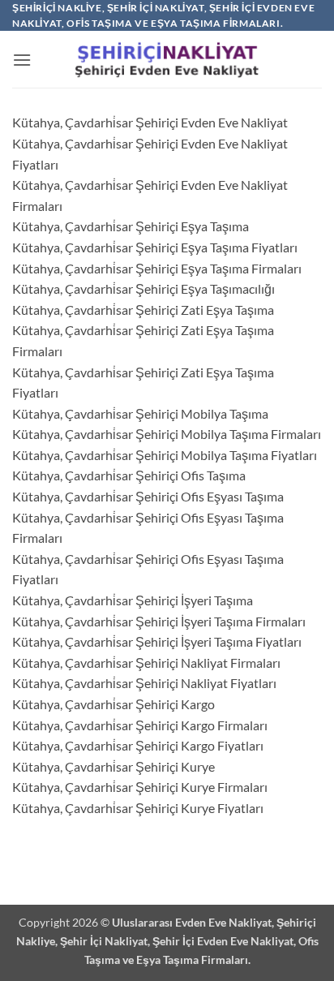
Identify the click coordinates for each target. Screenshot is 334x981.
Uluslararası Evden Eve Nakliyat (192, 922)
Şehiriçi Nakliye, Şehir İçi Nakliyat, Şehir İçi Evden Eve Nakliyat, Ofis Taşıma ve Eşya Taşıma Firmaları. (167, 940)
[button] (22, 60)
